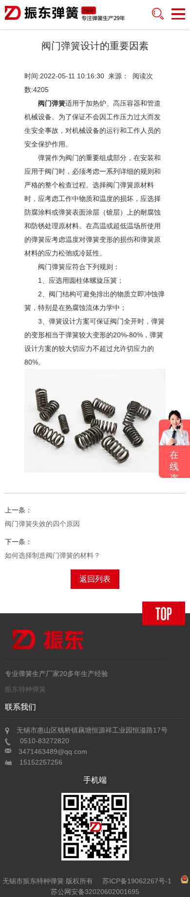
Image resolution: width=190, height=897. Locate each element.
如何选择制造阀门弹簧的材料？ (52, 555)
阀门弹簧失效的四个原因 (42, 524)
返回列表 (95, 579)
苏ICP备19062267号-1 (136, 881)
